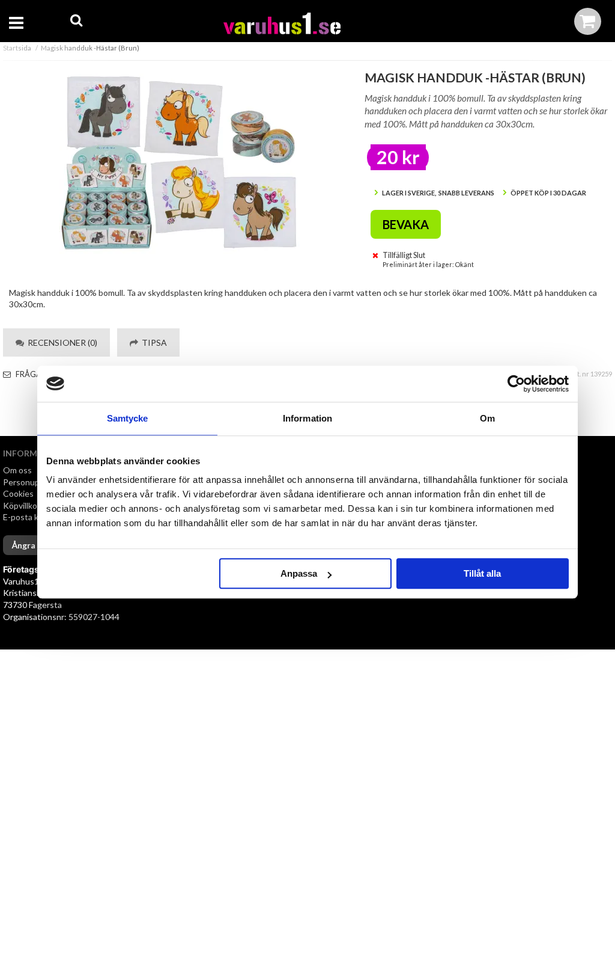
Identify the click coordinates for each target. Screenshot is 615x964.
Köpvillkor (21, 505)
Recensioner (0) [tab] (60, 342)
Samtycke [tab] (127, 418)
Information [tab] (307, 418)
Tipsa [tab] (152, 342)
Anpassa (298, 573)
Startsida (17, 48)
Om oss (17, 470)
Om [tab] (487, 418)
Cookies (18, 493)
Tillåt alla (482, 573)
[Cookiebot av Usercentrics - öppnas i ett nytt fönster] (516, 384)
